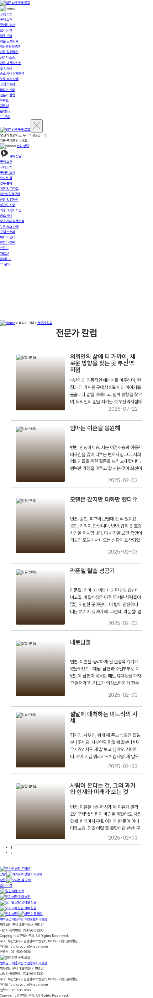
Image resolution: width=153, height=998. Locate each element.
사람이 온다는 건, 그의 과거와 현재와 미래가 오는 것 (103, 789)
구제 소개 (6, 14)
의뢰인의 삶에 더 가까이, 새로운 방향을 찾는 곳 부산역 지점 (103, 363)
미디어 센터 (7, 90)
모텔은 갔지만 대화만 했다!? (103, 499)
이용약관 (17, 919)
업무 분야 (6, 36)
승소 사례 (6, 68)
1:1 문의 (5, 117)
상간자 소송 (7, 57)
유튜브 (4, 100)
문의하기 (5, 111)
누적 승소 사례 (9, 79)
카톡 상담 (15, 156)
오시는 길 (6, 30)
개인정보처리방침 (35, 919)
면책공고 (5, 919)
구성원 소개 (7, 25)
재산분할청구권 (10, 46)
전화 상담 (23, 146)
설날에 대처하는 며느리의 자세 (104, 717)
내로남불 (80, 642)
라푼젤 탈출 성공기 (92, 570)
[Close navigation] (37, 126)
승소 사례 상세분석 (12, 73)
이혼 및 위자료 (9, 41)
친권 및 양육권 (9, 52)
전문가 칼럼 (7, 95)
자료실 (4, 106)
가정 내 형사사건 (10, 63)
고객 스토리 (7, 84)
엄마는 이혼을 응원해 (95, 428)
